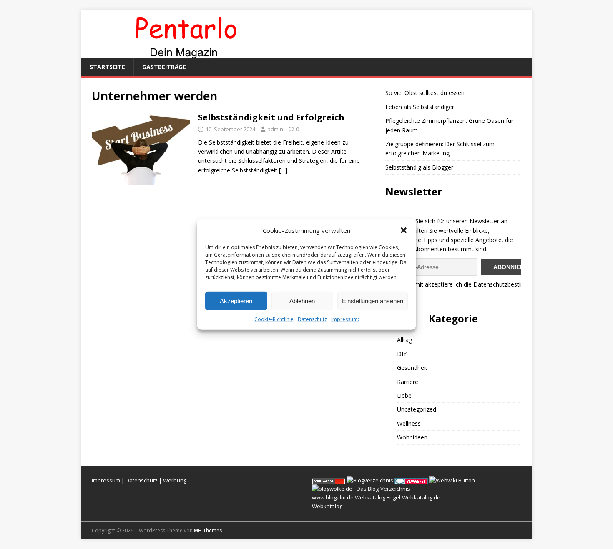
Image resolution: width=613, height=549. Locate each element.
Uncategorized (416, 409)
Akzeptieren (236, 300)
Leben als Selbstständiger (419, 107)
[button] (403, 230)
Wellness (409, 423)
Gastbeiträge (164, 67)
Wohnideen (412, 437)
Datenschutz (312, 319)
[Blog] (370, 480)
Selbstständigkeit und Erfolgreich (271, 117)
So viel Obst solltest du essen (425, 93)
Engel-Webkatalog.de (413, 497)
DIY (402, 354)
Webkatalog (370, 497)
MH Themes (208, 530)
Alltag (404, 340)
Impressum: (345, 319)
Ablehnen (302, 300)
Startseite (107, 67)
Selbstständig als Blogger (419, 167)
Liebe (404, 395)
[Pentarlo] (185, 53)
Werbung (174, 480)
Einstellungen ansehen (372, 300)
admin (275, 129)
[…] (283, 170)
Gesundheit (412, 368)
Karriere (407, 382)
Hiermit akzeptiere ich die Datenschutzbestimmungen (475, 284)
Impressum (106, 480)
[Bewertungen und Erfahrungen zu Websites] (452, 480)
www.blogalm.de (333, 497)
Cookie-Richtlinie (274, 319)
